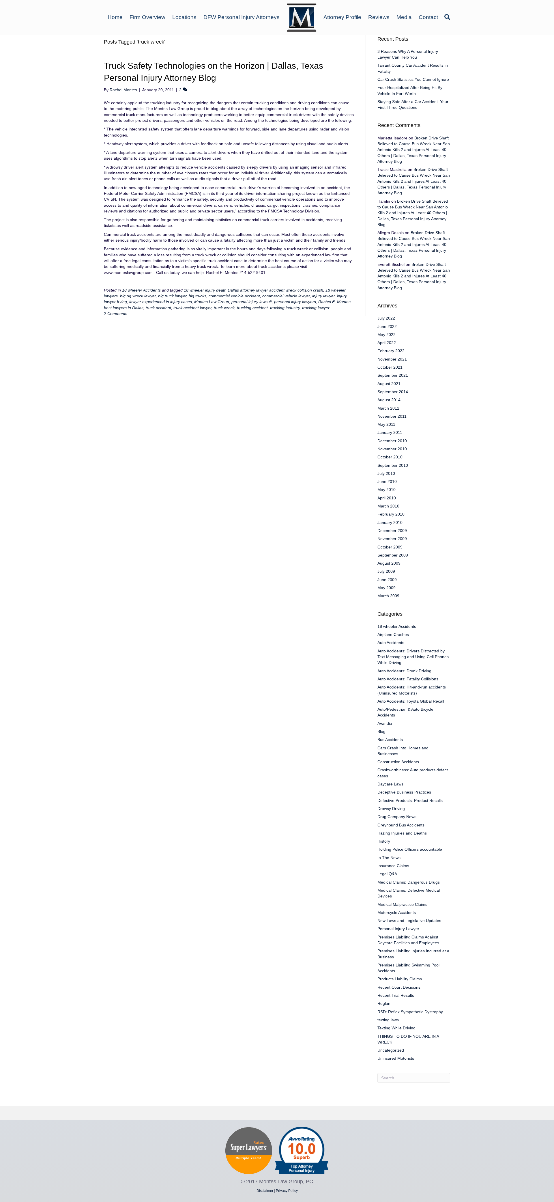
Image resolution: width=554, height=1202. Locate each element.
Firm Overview (147, 17)
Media (404, 17)
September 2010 (392, 465)
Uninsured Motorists (395, 1058)
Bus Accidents (390, 739)
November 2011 (392, 416)
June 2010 (387, 481)
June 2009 (387, 579)
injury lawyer (323, 296)
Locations (184, 17)
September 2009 (392, 555)
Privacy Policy (287, 1191)
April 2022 (386, 342)
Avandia (384, 723)
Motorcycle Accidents (396, 912)
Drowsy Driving (391, 808)
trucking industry (285, 307)
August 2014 (388, 399)
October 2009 (390, 547)
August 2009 (388, 563)
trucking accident (252, 307)
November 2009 (392, 538)
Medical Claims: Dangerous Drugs (408, 882)
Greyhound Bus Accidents (400, 825)
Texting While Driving (396, 1028)
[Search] (445, 17)
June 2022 (387, 326)
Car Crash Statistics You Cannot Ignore (413, 79)
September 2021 (392, 375)
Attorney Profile (342, 17)
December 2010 (392, 440)
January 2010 (390, 522)
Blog (381, 731)
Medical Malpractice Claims (402, 904)
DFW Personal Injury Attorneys (241, 17)
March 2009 (388, 595)
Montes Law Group (211, 301)
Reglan (383, 1003)
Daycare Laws (390, 784)
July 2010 (386, 473)
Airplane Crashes (393, 634)
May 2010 (386, 489)
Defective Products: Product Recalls (410, 800)
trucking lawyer (316, 307)
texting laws (388, 1020)
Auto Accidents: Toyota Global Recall (410, 701)
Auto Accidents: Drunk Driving (404, 671)
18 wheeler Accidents (141, 290)
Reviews (379, 17)
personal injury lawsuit (251, 301)
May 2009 (386, 587)
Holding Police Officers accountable (409, 849)
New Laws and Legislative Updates (409, 920)
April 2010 (386, 498)
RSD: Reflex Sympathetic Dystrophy (410, 1011)
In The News (388, 857)
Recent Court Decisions (398, 987)
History (383, 841)
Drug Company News (396, 816)
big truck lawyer (172, 296)
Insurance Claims (393, 865)
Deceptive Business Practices (404, 792)
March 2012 (388, 408)
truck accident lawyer (192, 307)
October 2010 (390, 457)
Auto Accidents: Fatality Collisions (407, 679)
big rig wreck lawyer (138, 296)
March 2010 (388, 506)
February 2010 (391, 514)
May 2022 (386, 334)
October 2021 (390, 367)
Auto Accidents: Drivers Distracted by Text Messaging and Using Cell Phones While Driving (413, 657)
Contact (428, 17)
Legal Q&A (387, 873)
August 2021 (388, 383)
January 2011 (389, 432)
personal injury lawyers (295, 301)
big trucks (197, 296)
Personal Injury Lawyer (398, 928)
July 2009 (386, 571)
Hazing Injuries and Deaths (402, 833)
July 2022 (386, 318)
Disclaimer (265, 1191)
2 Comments (115, 313)
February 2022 (391, 350)
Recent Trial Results (395, 995)
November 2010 (392, 449)
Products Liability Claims (399, 979)
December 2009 (392, 530)
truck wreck (224, 307)
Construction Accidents (398, 761)
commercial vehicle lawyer (286, 296)
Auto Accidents (390, 642)
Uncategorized (390, 1050)
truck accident (158, 307)
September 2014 (392, 391)
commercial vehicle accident (234, 296)
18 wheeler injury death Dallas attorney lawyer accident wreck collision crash (253, 290)
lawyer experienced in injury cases (160, 301)
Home (115, 17)
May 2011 (386, 424)
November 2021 (392, 359)
